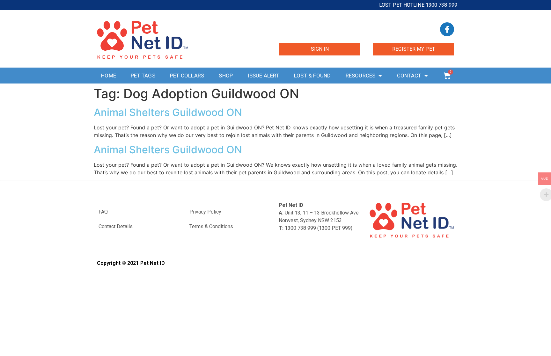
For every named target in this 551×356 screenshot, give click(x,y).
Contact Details (116, 226)
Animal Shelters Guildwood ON (168, 112)
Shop (226, 75)
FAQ (103, 212)
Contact (409, 75)
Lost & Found (312, 75)
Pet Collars (187, 75)
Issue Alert (263, 75)
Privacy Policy (205, 212)
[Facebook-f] (447, 29)
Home (108, 75)
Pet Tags (143, 75)
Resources (361, 75)
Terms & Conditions (211, 226)
